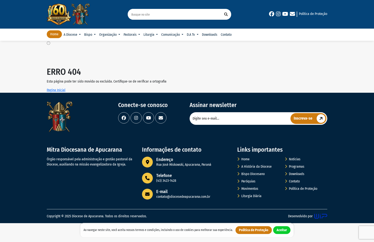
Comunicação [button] (171, 34)
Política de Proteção (313, 14)
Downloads (209, 34)
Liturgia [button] (149, 34)
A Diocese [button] (71, 34)
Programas (296, 166)
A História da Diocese (256, 166)
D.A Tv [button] (191, 34)
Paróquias (247, 181)
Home (54, 34)
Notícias (294, 159)
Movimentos (249, 189)
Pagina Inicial (56, 90)
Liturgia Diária (250, 196)
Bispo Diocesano (252, 174)
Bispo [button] (88, 34)
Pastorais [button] (130, 34)
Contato (226, 34)
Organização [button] (108, 34)
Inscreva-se (303, 118)
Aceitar (282, 230)
